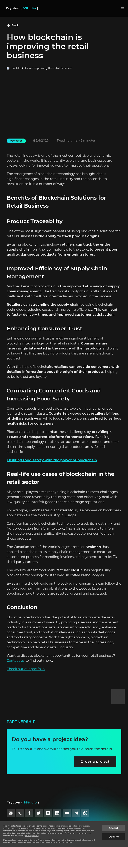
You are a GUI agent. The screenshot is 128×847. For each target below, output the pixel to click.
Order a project (95, 762)
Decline (114, 836)
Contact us (16, 661)
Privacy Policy (32, 835)
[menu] (123, 8)
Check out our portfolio (26, 669)
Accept (113, 828)
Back (15, 25)
